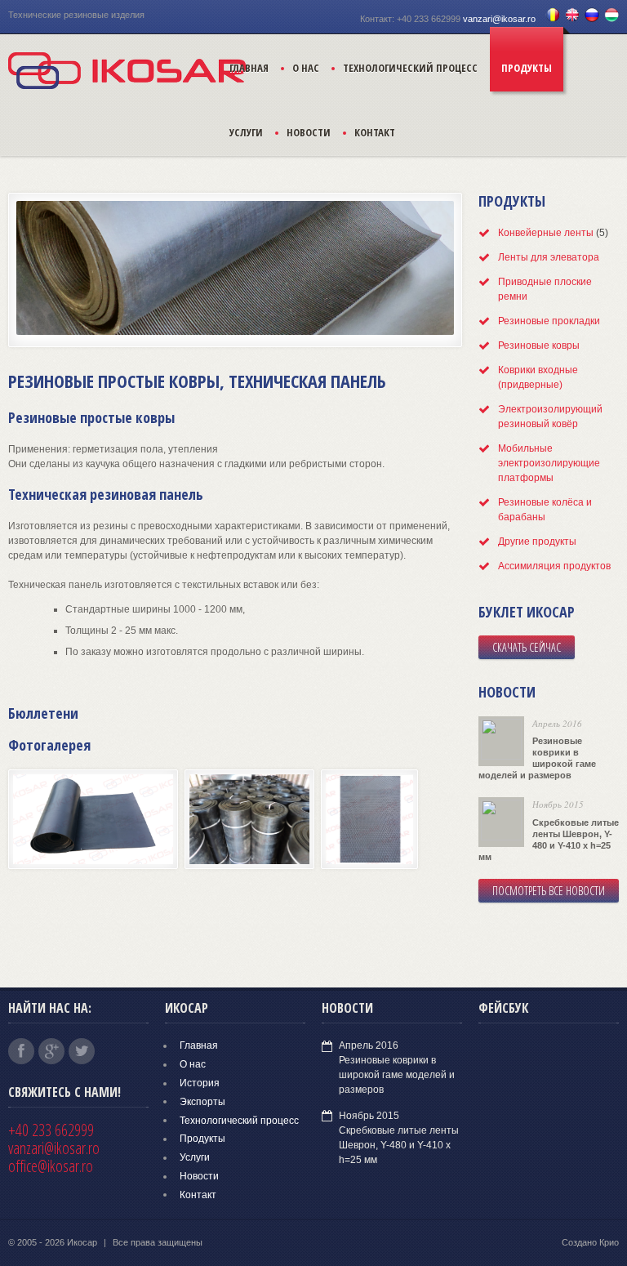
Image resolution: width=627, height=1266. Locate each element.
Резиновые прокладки (549, 321)
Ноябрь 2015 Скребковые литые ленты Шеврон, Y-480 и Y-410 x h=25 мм (399, 1137)
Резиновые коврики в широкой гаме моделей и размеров (537, 758)
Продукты (526, 67)
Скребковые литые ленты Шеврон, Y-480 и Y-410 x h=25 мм (548, 840)
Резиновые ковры (539, 345)
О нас (305, 67)
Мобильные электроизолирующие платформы (549, 463)
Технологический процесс (410, 67)
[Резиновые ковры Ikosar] (96, 870)
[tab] (548, 232)
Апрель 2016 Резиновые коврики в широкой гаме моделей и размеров (397, 1067)
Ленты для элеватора (548, 257)
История (200, 1083)
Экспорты (202, 1101)
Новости (309, 132)
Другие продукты (537, 541)
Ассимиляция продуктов (554, 566)
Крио (609, 1242)
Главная (249, 67)
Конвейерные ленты (546, 232)
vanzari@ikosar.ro (499, 19)
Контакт (374, 132)
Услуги (246, 132)
